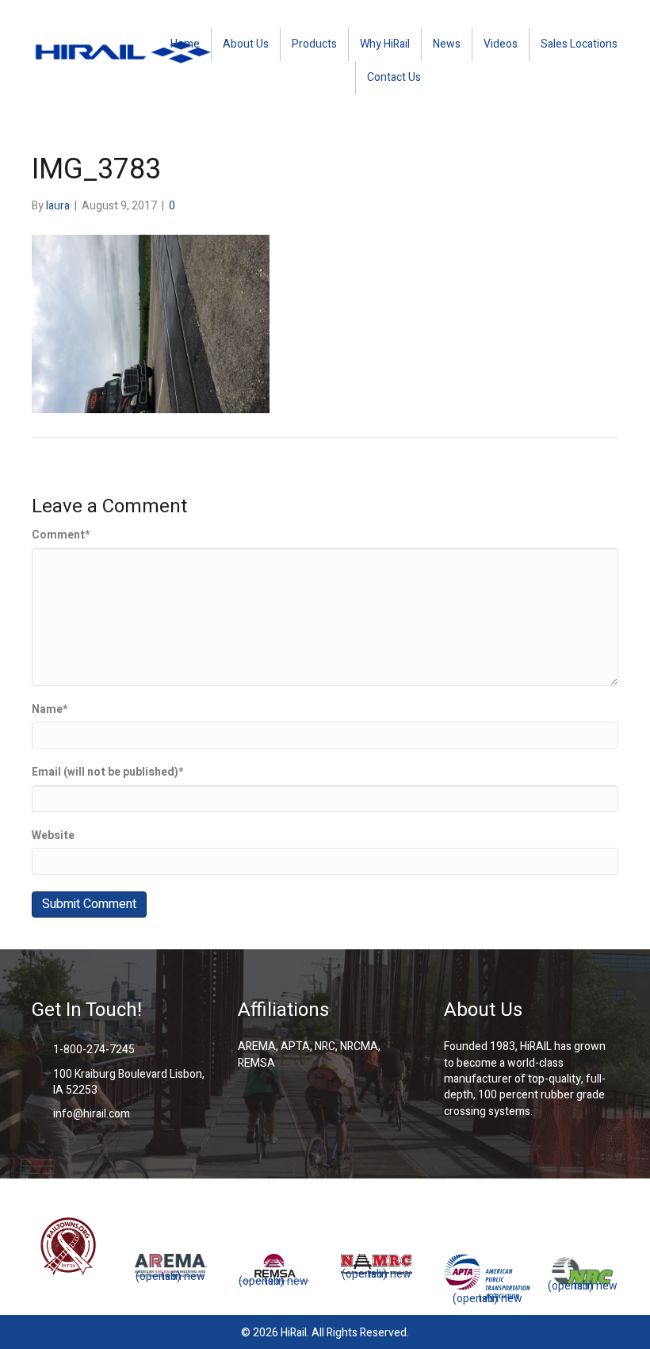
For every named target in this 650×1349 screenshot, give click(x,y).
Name (49, 710)
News (447, 44)
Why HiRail (385, 44)
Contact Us (394, 77)
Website (53, 836)
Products (314, 44)
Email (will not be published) (107, 772)
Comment (61, 535)
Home (185, 44)
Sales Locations (579, 44)
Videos (501, 44)
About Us (246, 44)
